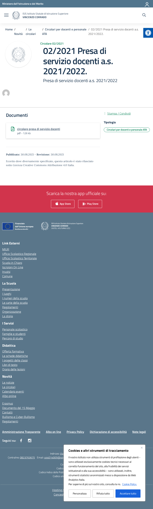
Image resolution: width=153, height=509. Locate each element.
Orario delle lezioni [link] (13, 369)
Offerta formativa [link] (13, 351)
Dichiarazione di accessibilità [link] (108, 432)
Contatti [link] (7, 412)
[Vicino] (141, 447)
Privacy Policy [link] (75, 432)
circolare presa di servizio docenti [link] (38, 129)
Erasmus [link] (7, 403)
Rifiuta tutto (103, 493)
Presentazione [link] (11, 289)
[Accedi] (147, 4)
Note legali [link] (139, 432)
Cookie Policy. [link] (129, 484)
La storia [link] (7, 316)
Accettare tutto (128, 493)
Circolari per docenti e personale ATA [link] (127, 130)
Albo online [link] (9, 396)
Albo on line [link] (53, 432)
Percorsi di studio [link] (12, 338)
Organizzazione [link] (11, 311)
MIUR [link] (5, 249)
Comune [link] (7, 276)
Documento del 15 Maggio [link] (18, 408)
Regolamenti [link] (10, 307)
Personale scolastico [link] (14, 329)
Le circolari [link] (8, 387)
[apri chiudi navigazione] (6, 15)
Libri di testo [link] (9, 365)
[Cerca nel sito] (144, 15)
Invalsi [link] (6, 271)
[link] (148, 33)
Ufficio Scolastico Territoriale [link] (19, 258)
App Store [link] (65, 204)
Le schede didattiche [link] (15, 356)
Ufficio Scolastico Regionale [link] (19, 254)
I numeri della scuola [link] (15, 298)
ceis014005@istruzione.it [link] (58, 457)
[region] (104, 473)
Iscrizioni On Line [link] (12, 267)
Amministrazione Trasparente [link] (21, 432)
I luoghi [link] (6, 293)
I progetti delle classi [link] (15, 360)
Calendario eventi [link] (13, 391)
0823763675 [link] (27, 457)
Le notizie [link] (8, 382)
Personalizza (80, 493)
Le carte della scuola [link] (15, 302)
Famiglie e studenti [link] (14, 334)
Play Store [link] (92, 204)
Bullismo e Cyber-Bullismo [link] (18, 417)
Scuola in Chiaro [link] (12, 262)
